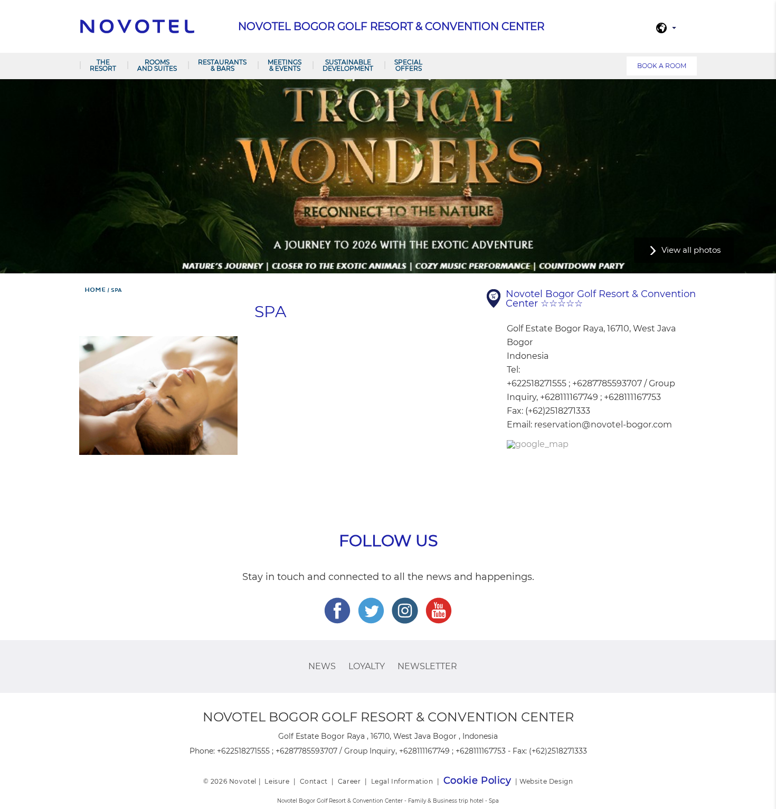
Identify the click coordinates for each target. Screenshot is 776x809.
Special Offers (408, 65)
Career (349, 781)
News (322, 666)
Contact (314, 781)
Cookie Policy (477, 780)
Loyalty (366, 666)
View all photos (691, 250)
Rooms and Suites (157, 65)
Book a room (661, 66)
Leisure (276, 781)
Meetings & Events (284, 65)
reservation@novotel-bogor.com (603, 425)
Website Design (546, 781)
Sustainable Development (348, 65)
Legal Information (402, 781)
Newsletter (427, 666)
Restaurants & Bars (222, 65)
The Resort (103, 65)
